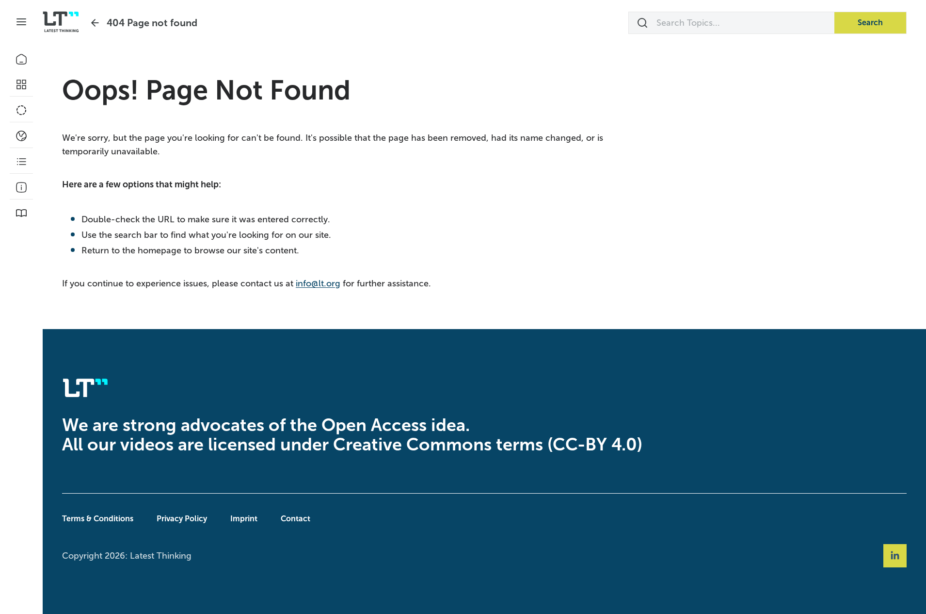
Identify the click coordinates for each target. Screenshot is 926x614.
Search (870, 22)
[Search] (642, 23)
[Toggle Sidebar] (21, 22)
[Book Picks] (21, 213)
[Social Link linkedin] (895, 555)
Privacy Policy (182, 518)
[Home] (21, 59)
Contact (295, 518)
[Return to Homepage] (61, 22)
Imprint (243, 518)
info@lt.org (318, 283)
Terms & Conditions (97, 518)
